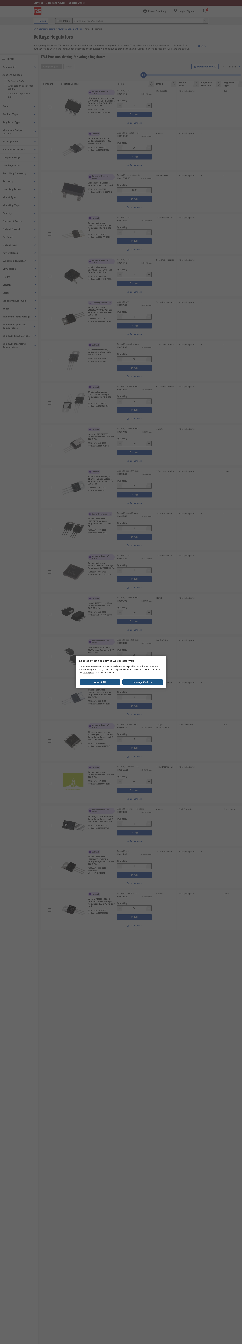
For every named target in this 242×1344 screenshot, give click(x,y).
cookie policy (88, 672)
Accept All (100, 682)
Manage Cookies (142, 682)
